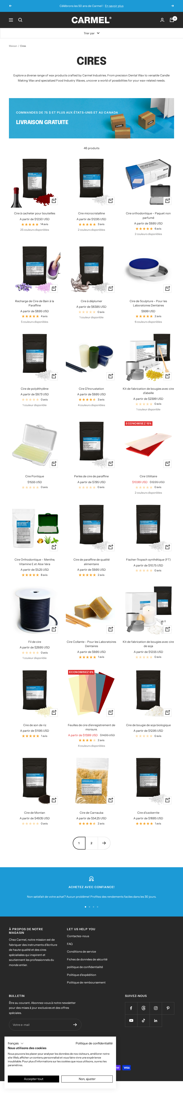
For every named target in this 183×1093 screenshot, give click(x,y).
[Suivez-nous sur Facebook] (131, 1008)
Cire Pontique (34, 476)
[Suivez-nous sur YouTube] (131, 1020)
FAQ (70, 944)
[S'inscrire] (75, 1024)
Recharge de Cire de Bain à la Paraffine (34, 303)
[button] (16, 1043)
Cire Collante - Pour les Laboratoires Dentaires (91, 644)
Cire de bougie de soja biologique (148, 725)
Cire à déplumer (91, 301)
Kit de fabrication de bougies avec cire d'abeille (148, 391)
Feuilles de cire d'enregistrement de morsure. (91, 727)
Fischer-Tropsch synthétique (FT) (148, 559)
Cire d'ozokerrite (148, 812)
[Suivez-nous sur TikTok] (143, 1020)
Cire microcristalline (91, 213)
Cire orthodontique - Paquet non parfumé (148, 215)
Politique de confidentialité (94, 1043)
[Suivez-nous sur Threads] (143, 1008)
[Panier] (172, 20)
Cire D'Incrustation (91, 388)
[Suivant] (104, 843)
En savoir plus (114, 6)
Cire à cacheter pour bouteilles (34, 213)
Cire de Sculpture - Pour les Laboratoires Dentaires (148, 303)
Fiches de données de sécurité (87, 959)
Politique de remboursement (86, 982)
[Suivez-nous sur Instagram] (156, 1008)
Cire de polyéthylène (34, 388)
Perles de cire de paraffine (91, 476)
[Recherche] (20, 20)
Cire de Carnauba (91, 812)
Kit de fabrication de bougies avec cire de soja (148, 644)
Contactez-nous (78, 936)
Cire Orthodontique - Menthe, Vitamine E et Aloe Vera (35, 562)
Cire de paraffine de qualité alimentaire (91, 562)
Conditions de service (81, 951)
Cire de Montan (34, 812)
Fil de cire (34, 641)
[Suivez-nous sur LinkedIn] (156, 1020)
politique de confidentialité (85, 967)
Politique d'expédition (81, 975)
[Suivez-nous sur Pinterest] (168, 1008)
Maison (13, 45)
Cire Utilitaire (148, 476)
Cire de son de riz (34, 725)
